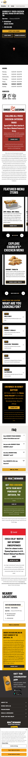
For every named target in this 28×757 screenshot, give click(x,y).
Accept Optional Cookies (14, 754)
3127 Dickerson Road (13, 604)
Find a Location (14, 625)
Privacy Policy (5, 743)
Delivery (9, 98)
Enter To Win (14, 560)
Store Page (7, 607)
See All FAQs (14, 469)
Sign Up (14, 504)
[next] (22, 235)
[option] (13, 214)
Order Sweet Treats (15, 282)
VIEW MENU (7, 35)
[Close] (26, 729)
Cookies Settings (14, 746)
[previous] (8, 235)
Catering (14, 98)
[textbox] (14, 146)
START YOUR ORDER (14, 31)
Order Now (14, 139)
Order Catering (20, 35)
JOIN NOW (14, 727)
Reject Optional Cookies (14, 750)
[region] (14, 50)
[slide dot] (12, 235)
